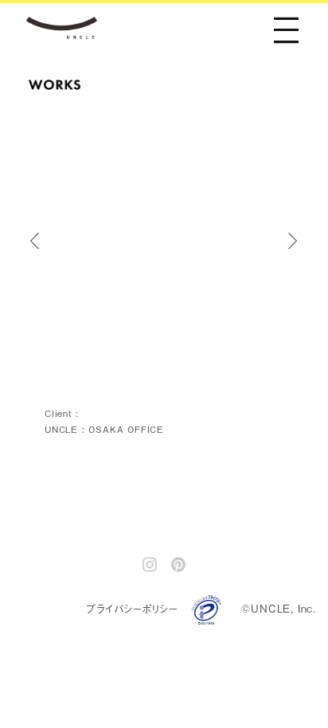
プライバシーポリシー (132, 608)
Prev (42, 241)
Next (301, 241)
